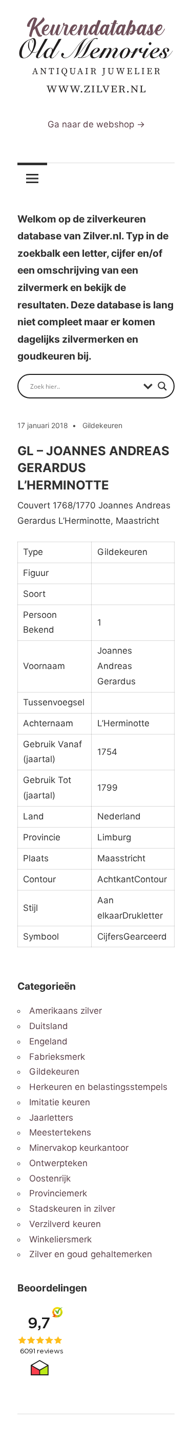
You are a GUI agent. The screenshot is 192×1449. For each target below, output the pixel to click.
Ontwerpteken (58, 1163)
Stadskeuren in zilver (72, 1208)
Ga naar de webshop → (96, 124)
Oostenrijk (50, 1178)
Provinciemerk (58, 1193)
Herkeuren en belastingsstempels (98, 1087)
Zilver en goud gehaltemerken (90, 1254)
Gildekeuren (102, 425)
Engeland (48, 1041)
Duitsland (48, 1026)
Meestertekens (60, 1132)
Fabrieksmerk (57, 1057)
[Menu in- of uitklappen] (32, 178)
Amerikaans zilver (65, 1011)
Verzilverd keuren (65, 1224)
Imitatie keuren (59, 1102)
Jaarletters (51, 1117)
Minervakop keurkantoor (79, 1148)
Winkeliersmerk (60, 1239)
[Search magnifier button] (162, 386)
